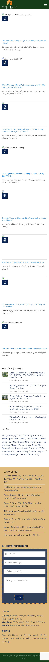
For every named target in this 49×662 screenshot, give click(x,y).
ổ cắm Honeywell (29, 635)
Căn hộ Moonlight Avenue (14, 454)
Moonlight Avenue (33, 435)
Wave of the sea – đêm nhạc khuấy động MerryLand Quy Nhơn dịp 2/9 (24, 529)
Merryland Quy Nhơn (12, 435)
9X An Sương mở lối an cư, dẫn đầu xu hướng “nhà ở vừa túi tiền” (24, 219)
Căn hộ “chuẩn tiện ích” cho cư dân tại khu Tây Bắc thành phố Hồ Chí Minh (23, 86)
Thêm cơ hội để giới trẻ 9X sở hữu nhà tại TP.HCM (23, 262)
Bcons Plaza (37, 445)
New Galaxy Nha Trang (24, 442)
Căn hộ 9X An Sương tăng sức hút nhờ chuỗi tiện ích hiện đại (24, 42)
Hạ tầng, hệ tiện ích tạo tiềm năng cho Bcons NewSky (28, 386)
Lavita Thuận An (30, 448)
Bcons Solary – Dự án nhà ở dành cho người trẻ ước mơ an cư (27, 397)
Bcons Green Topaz (11, 448)
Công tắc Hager (10, 635)
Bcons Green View (21, 445)
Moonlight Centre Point (13, 438)
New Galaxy (22, 451)
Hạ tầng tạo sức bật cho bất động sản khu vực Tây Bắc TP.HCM (23, 175)
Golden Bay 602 (37, 451)
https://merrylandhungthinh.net (24, 625)
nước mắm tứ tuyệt (20, 638)
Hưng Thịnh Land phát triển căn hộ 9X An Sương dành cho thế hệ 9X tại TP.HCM (23, 130)
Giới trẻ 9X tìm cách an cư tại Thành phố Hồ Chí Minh (24, 349)
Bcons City (34, 454)
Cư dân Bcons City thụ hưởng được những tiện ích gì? (24, 520)
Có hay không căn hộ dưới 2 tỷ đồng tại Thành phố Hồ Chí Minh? (23, 305)
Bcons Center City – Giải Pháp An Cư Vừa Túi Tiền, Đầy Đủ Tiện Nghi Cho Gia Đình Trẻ (27, 375)
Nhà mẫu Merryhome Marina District (22, 535)
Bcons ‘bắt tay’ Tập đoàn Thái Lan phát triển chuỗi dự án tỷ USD (26, 407)
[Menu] (45, 4)
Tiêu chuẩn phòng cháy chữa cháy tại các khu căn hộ (28, 418)
